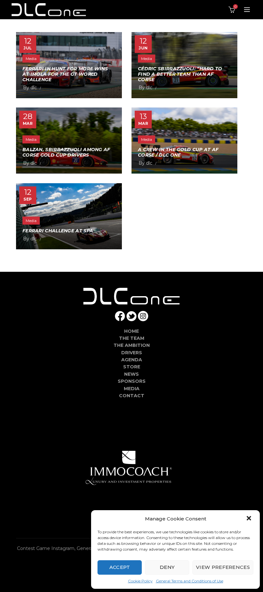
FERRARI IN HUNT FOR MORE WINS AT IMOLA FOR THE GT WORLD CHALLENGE (65, 74)
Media (31, 58)
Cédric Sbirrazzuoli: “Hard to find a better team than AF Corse (180, 74)
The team (131, 338)
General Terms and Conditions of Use (189, 581)
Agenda (131, 360)
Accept (119, 567)
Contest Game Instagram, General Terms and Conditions (81, 548)
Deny (167, 567)
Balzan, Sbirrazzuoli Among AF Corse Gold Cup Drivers (66, 152)
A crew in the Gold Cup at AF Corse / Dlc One (178, 152)
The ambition (132, 345)
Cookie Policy (140, 581)
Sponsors (132, 381)
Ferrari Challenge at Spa (57, 231)
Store (131, 367)
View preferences (223, 567)
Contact (131, 396)
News (131, 374)
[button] (249, 519)
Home (131, 331)
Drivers (131, 353)
